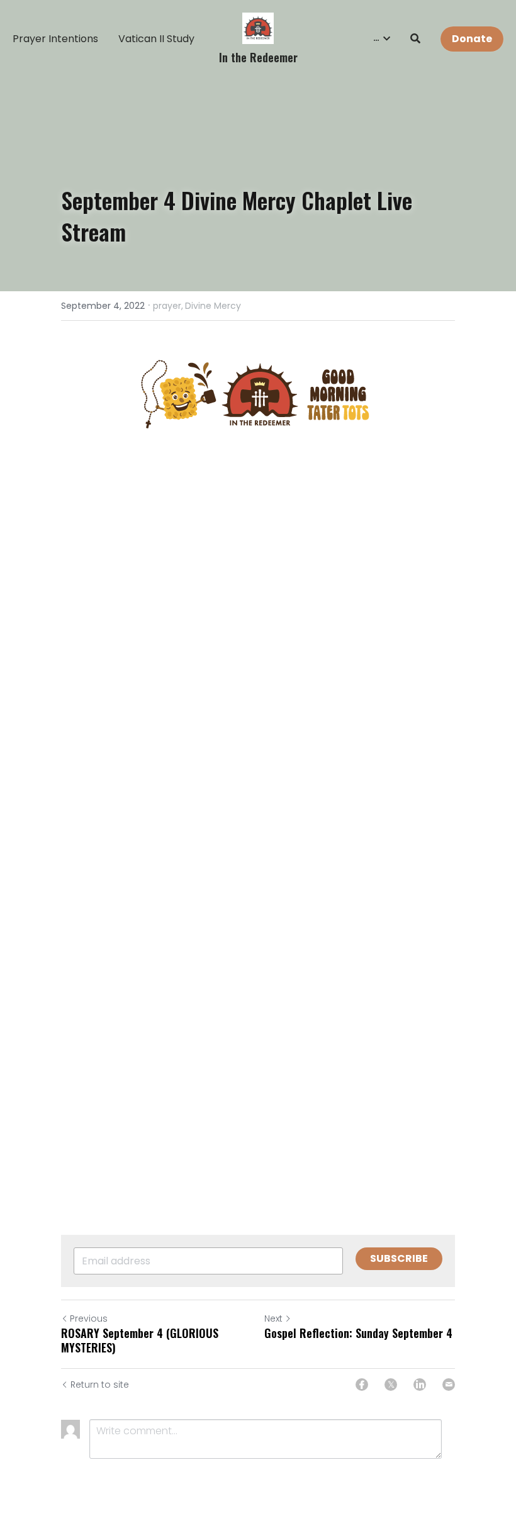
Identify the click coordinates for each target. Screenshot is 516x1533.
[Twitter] (390, 1384)
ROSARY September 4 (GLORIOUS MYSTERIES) (139, 1340)
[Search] (415, 38)
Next (273, 1318)
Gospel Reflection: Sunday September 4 (358, 1333)
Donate (472, 38)
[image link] (258, 27)
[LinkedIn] (419, 1384)
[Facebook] (362, 1384)
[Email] (448, 1384)
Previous (89, 1318)
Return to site (99, 1384)
